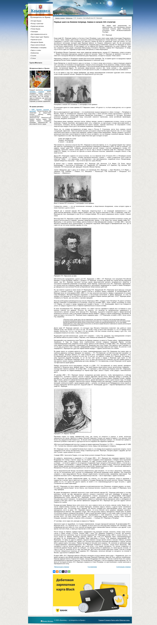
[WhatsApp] (69, 571)
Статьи (33, 58)
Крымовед (40, 11)
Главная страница (60, 18)
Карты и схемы (36, 50)
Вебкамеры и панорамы (38, 47)
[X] (63, 571)
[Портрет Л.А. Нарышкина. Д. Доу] (73, 274)
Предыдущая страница (61, 567)
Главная (101, 620)
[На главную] (97, 3)
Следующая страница (123, 567)
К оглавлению (92, 567)
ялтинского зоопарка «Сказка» (40, 90)
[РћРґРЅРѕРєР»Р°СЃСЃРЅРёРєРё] (57, 571)
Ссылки (33, 55)
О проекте (107, 620)
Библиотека (35, 53)
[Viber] (66, 571)
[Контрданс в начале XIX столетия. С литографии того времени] (73, 103)
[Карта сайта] (100, 3)
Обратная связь (124, 620)
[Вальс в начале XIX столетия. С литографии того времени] (73, 202)
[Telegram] (60, 571)
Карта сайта (115, 620)
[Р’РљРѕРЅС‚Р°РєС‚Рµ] (54, 571)
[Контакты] (104, 3)
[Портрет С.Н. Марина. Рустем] (73, 432)
